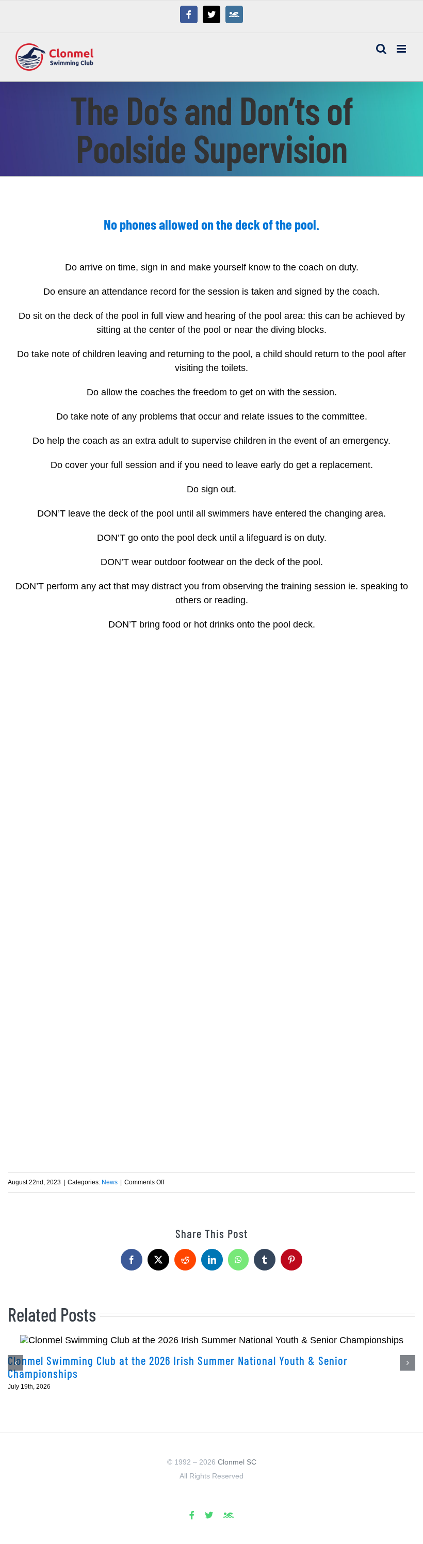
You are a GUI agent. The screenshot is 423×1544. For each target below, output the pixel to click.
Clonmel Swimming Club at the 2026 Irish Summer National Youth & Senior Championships (178, 1366)
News (110, 1182)
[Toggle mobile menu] (402, 48)
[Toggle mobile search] (381, 48)
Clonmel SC (237, 1462)
